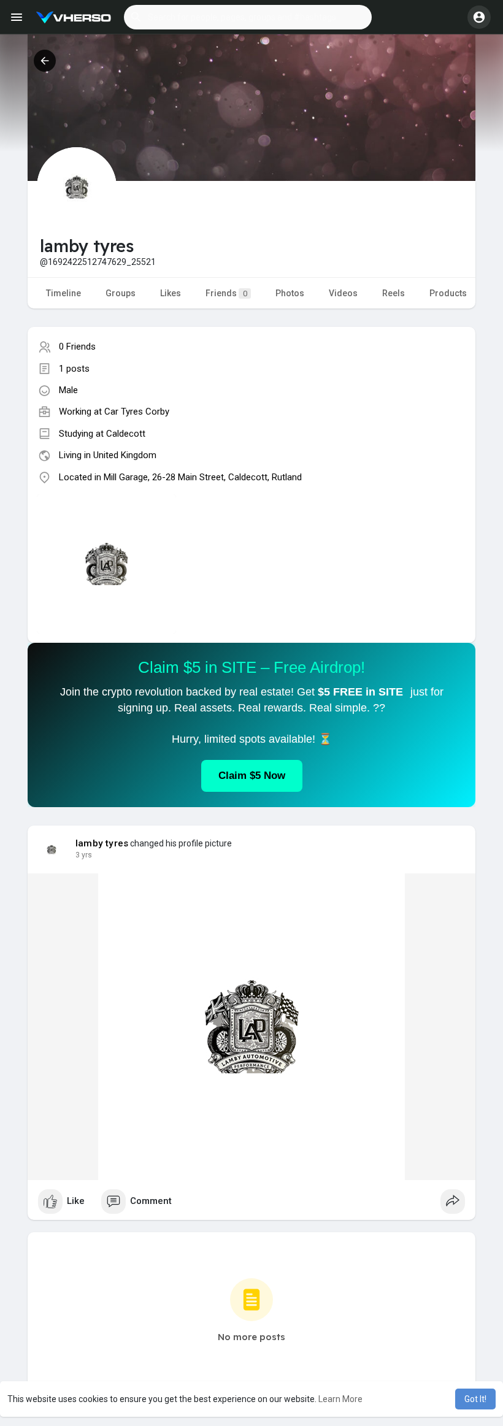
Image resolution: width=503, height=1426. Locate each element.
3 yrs (83, 855)
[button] (248, 17)
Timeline (63, 293)
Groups (121, 293)
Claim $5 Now (251, 775)
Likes (170, 293)
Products (448, 293)
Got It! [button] (475, 1399)
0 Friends (77, 346)
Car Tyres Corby (136, 411)
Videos (343, 293)
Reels (393, 293)
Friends (226, 293)
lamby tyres (101, 843)
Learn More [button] (340, 1399)
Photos (289, 293)
